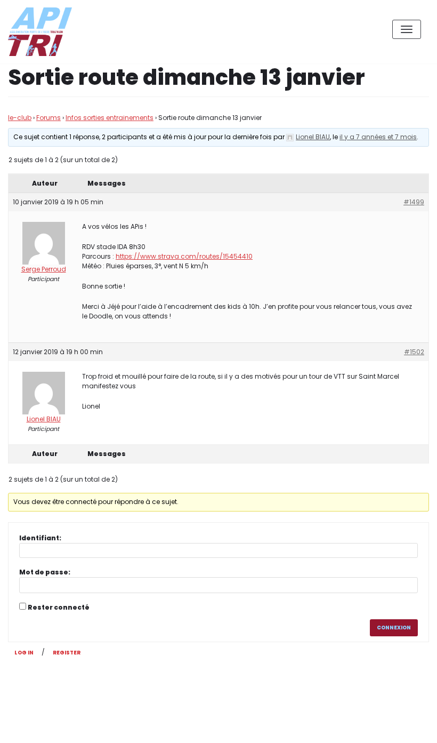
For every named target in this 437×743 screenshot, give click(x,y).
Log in (24, 652)
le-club (19, 117)
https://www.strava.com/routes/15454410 (184, 256)
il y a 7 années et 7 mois (378, 136)
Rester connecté (59, 607)
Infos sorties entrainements (109, 117)
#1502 (414, 351)
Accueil (355, 727)
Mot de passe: (44, 572)
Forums (48, 117)
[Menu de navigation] (406, 29)
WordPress (122, 687)
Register (66, 652)
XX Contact (405, 727)
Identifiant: (40, 537)
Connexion (394, 627)
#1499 (413, 201)
